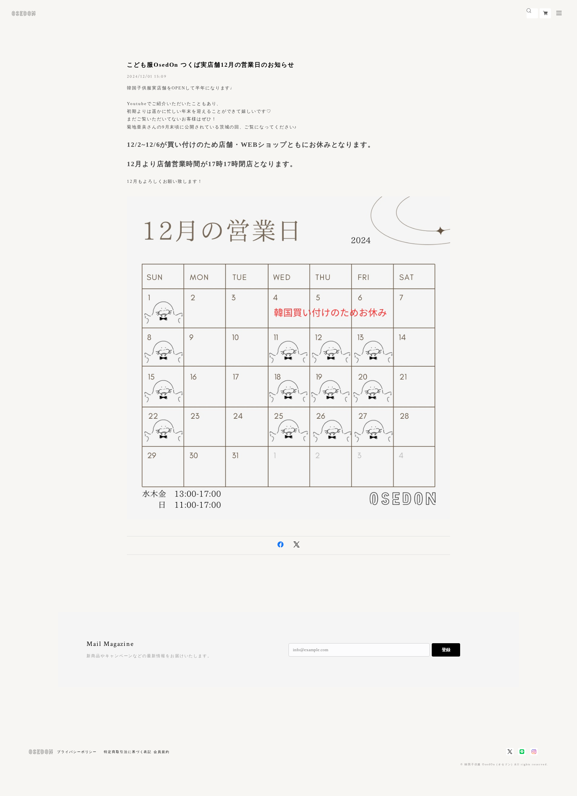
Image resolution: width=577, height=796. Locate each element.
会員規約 (162, 752)
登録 (446, 649)
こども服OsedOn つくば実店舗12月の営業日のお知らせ (211, 64)
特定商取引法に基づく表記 (128, 752)
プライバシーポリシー (77, 752)
